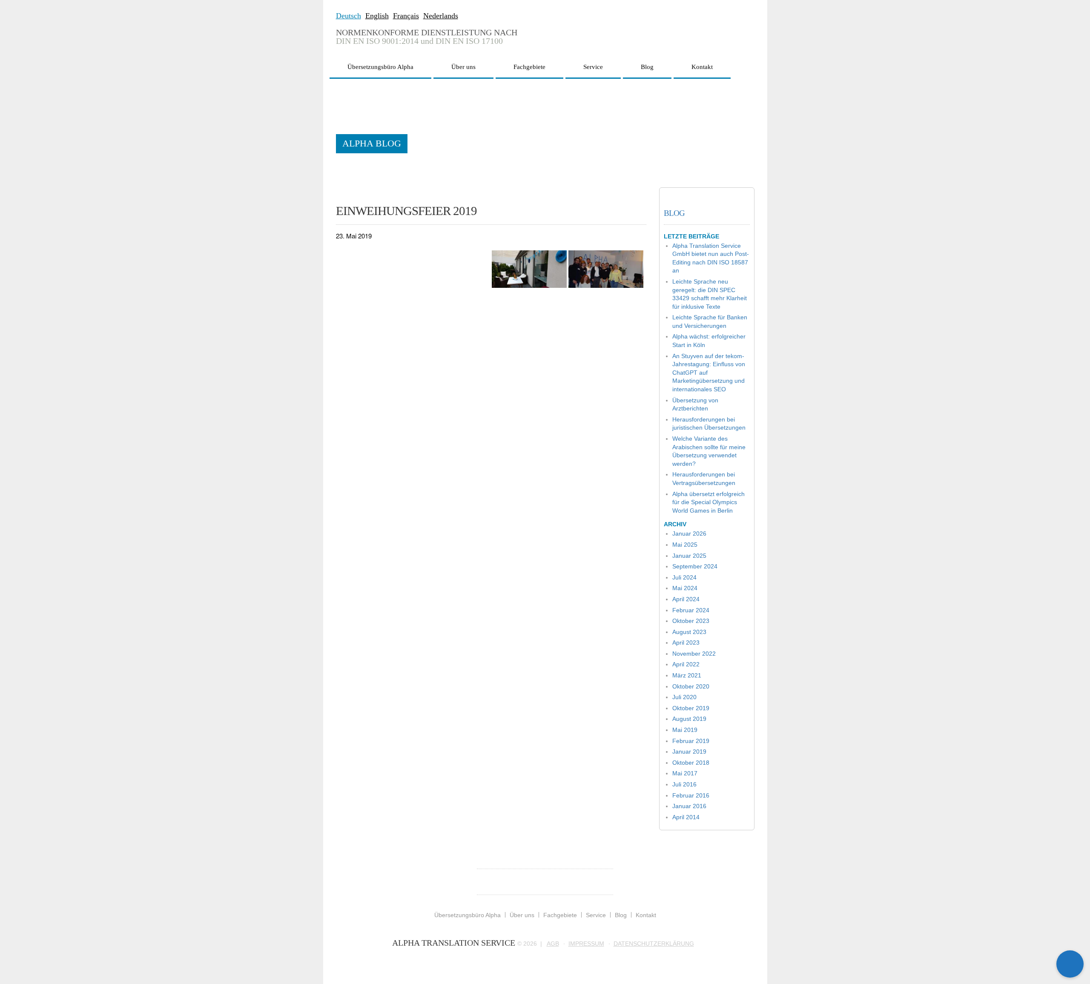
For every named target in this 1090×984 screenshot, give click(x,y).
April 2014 (686, 817)
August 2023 (689, 631)
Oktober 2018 (690, 762)
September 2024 (694, 566)
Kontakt (702, 66)
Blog (647, 66)
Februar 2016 (690, 795)
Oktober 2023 (690, 620)
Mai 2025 (684, 544)
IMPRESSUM (586, 943)
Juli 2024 (684, 577)
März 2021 (686, 675)
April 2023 (686, 642)
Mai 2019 (684, 729)
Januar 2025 (689, 555)
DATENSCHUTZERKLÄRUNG (654, 943)
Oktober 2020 (690, 686)
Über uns (463, 66)
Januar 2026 (689, 533)
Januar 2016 (689, 806)
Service (593, 66)
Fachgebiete (529, 66)
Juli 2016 (684, 784)
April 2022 (686, 664)
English (377, 15)
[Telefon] (1070, 937)
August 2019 (689, 718)
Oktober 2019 (690, 708)
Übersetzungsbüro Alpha (380, 66)
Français (406, 15)
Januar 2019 (689, 751)
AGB (553, 943)
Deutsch (348, 15)
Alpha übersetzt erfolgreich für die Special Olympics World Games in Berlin (708, 502)
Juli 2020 (684, 697)
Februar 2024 (690, 610)
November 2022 (694, 653)
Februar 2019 (690, 740)
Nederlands (440, 15)
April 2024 (686, 599)
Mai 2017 (684, 773)
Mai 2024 (684, 588)
